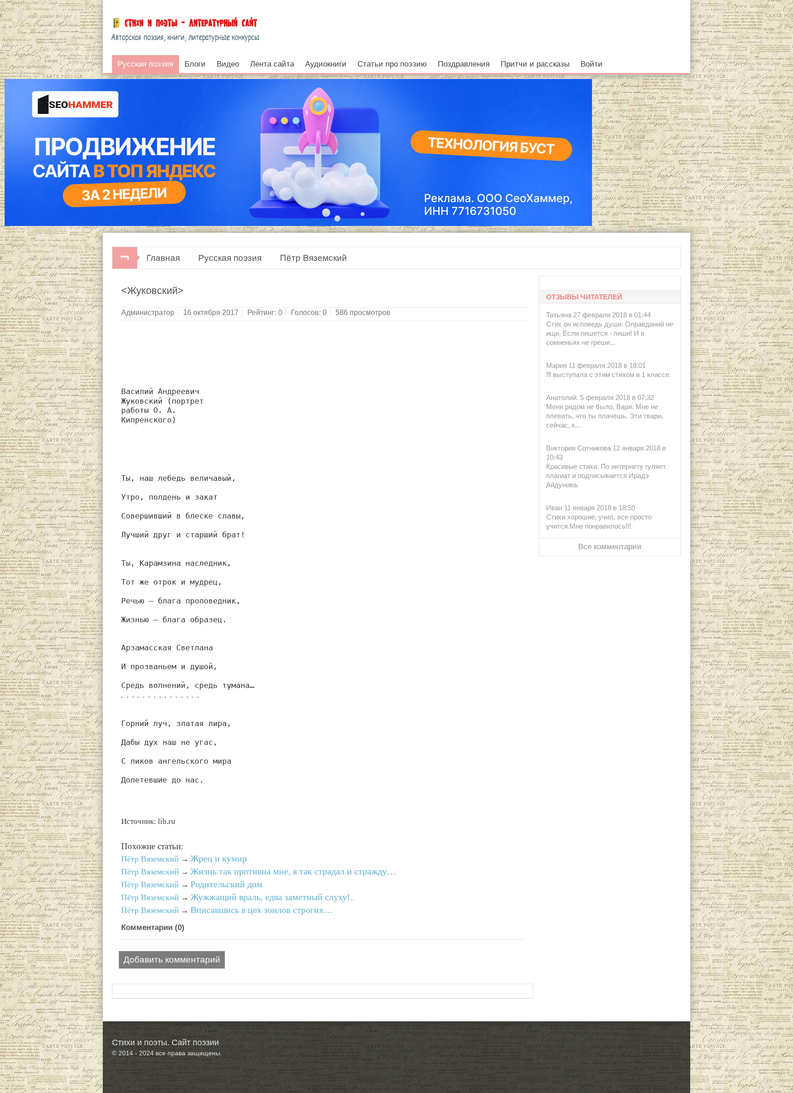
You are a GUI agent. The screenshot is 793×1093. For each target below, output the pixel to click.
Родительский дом (226, 884)
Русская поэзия (230, 258)
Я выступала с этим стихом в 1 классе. (608, 374)
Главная (163, 258)
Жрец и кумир (218, 858)
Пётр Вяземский (313, 258)
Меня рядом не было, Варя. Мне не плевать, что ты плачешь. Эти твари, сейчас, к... (604, 416)
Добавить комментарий (171, 959)
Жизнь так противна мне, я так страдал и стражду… (293, 871)
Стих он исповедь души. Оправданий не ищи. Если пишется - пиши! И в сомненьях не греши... (609, 333)
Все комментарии (610, 546)
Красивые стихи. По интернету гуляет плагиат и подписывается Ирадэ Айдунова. (606, 475)
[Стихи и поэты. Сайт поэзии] (185, 27)
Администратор (147, 312)
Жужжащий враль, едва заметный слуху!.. (272, 897)
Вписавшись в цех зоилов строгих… (261, 910)
